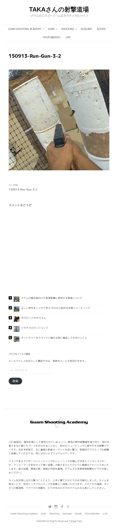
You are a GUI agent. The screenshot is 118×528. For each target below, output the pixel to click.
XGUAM (42, 521)
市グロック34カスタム (33, 318)
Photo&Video (51, 37)
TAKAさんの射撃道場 (59, 9)
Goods (101, 29)
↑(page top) (75, 521)
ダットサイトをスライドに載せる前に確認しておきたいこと (54, 337)
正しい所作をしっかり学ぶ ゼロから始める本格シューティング (55, 308)
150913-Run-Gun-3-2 (23, 189)
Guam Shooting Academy (24, 29)
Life (68, 37)
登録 (15, 381)
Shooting (67, 29)
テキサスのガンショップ (34, 327)
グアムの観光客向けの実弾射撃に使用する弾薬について (51, 298)
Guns (51, 29)
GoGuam (86, 29)
